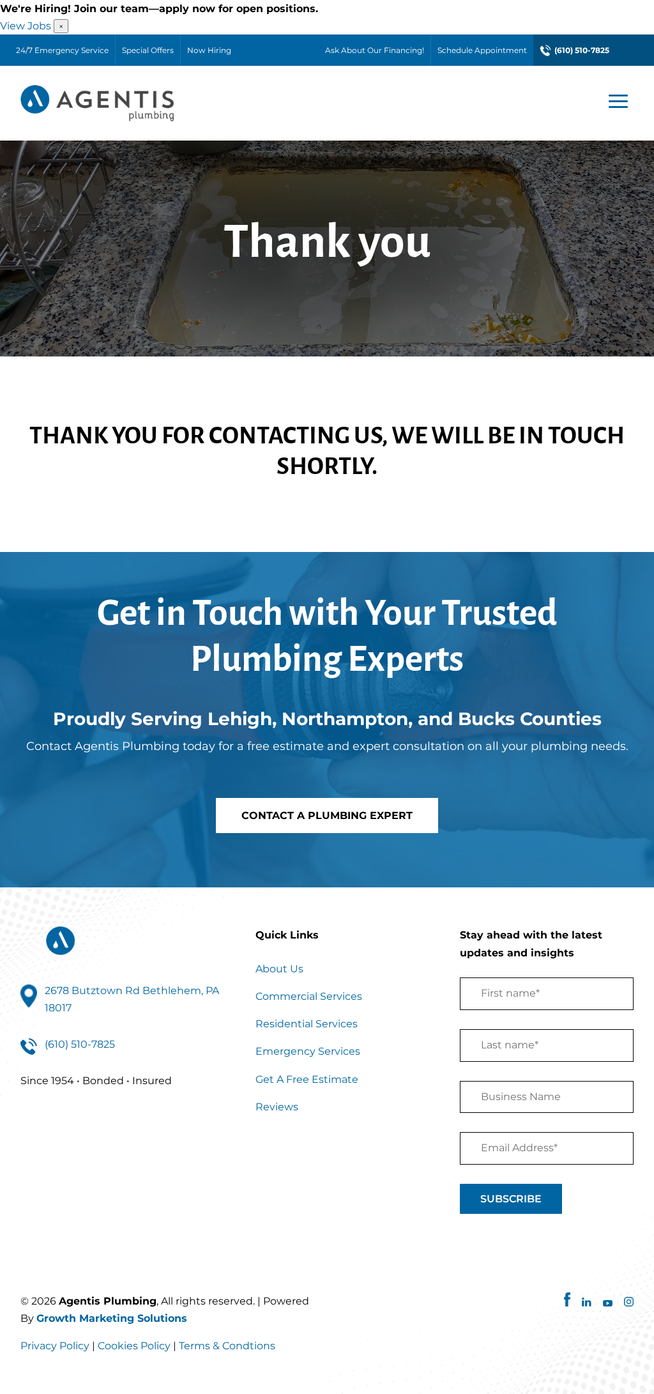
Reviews (276, 1107)
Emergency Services (307, 1051)
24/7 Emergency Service (62, 50)
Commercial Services (308, 996)
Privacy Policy (54, 1346)
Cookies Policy (134, 1346)
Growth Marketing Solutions (111, 1318)
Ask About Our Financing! (374, 50)
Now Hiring (209, 50)
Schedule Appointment (482, 50)
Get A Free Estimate (306, 1079)
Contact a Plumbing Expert (327, 815)
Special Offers (148, 50)
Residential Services (306, 1024)
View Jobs (25, 26)
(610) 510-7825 (581, 50)
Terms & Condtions (227, 1346)
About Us (279, 969)
